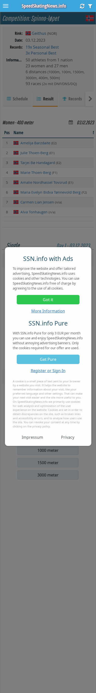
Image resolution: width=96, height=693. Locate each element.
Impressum (32, 437)
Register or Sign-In (48, 370)
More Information (48, 311)
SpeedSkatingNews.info (44, 5)
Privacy (67, 437)
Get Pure (48, 359)
